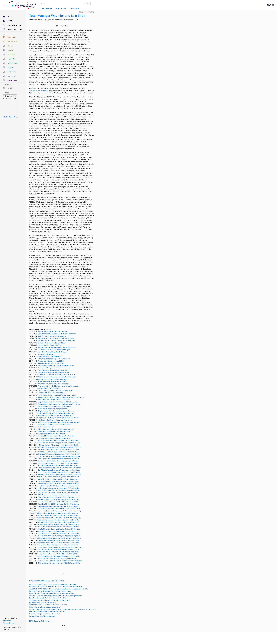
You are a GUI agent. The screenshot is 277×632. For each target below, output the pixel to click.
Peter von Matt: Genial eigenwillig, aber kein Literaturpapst (50, 591)
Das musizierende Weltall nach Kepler (42, 616)
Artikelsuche (61, 8)
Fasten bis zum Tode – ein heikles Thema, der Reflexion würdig (51, 593)
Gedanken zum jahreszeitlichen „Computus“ (44, 614)
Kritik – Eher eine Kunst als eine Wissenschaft (45, 607)
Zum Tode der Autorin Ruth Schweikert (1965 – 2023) (48, 598)
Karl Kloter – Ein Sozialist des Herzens (42, 602)
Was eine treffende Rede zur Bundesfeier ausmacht (47, 611)
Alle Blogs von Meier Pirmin (40, 621)
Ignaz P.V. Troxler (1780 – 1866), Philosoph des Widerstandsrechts (52, 584)
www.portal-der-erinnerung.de (40, 91)
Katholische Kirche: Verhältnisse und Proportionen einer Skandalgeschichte (55, 596)
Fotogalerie (74, 8)
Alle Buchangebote (10, 117)
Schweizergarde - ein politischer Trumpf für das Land (48, 605)
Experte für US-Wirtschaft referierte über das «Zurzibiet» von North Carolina (56, 586)
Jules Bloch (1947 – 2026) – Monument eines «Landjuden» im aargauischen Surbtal (58, 589)
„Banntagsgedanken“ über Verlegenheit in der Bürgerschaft (50, 600)
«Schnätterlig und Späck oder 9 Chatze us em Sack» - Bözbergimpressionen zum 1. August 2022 (63, 609)
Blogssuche (47, 8)
